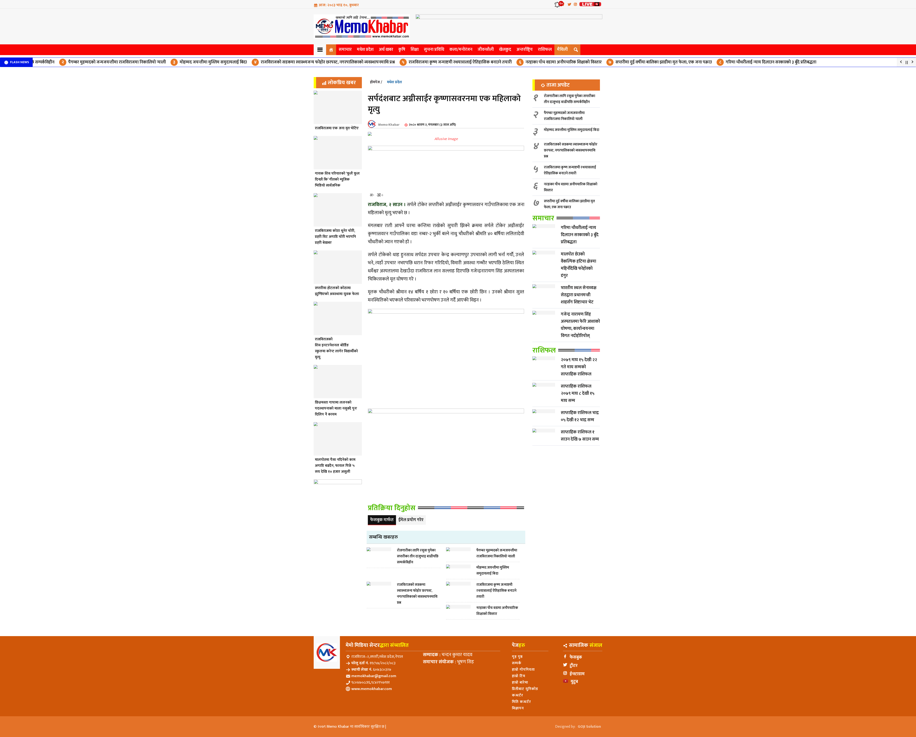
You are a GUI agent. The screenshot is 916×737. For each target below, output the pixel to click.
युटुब (574, 681)
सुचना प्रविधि (434, 49)
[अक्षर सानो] (372, 195)
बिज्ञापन (518, 708)
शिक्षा (415, 49)
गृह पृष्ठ (517, 657)
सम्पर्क (516, 663)
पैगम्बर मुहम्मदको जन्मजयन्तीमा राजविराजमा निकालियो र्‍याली (99, 62)
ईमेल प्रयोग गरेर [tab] (410, 520)
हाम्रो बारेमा (520, 682)
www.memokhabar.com (371, 689)
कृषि (401, 49)
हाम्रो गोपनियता (523, 669)
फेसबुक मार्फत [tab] (382, 520)
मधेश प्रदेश (365, 49)
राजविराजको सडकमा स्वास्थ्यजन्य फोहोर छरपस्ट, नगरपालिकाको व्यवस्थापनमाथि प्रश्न (310, 62)
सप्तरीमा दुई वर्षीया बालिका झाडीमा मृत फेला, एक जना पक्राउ (645, 62)
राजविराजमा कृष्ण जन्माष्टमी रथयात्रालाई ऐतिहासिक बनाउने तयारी (442, 62)
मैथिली (562, 49)
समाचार (345, 49)
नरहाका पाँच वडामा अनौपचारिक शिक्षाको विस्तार (546, 62)
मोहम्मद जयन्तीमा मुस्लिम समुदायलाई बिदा (196, 62)
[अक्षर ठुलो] (380, 195)
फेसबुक (576, 657)
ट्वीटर (574, 665)
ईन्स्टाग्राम (577, 674)
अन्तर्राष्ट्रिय (524, 49)
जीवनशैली (486, 49)
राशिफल (545, 49)
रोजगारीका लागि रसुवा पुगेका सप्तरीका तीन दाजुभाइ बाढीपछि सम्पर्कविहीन (569, 99)
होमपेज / (376, 82)
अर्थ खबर (386, 49)
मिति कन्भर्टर (521, 702)
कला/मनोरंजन (460, 49)
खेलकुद (505, 49)
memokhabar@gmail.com (373, 676)
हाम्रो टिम (518, 676)
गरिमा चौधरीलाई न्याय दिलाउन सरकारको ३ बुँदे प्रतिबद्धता (753, 62)
